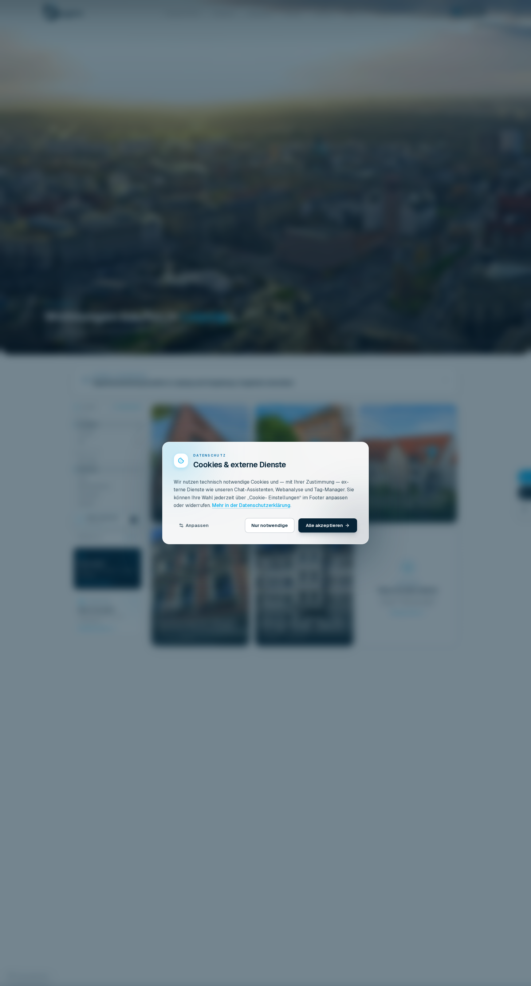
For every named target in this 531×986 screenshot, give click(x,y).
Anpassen (197, 525)
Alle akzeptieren (324, 525)
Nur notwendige (269, 525)
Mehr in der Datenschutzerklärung (251, 505)
